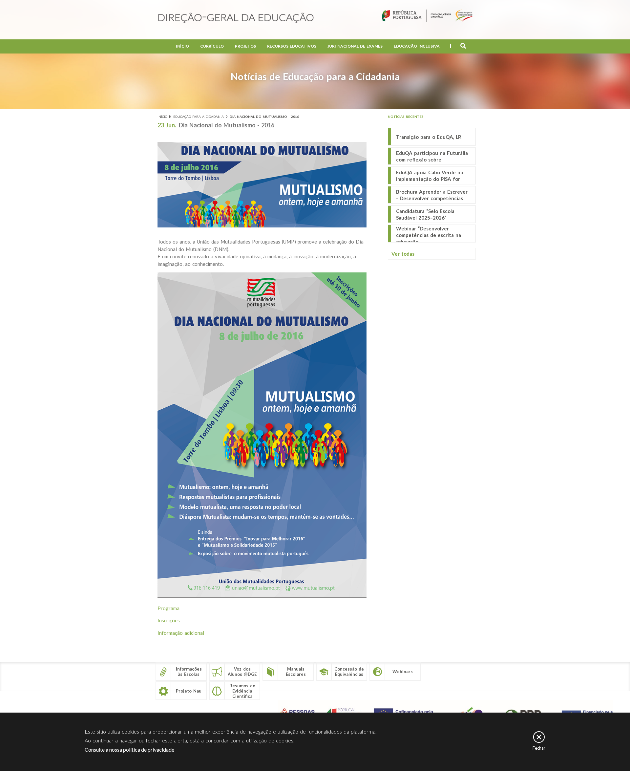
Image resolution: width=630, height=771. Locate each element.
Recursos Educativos (291, 46)
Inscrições (169, 620)
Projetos (245, 46)
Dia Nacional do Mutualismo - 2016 (264, 116)
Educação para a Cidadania (198, 116)
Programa (168, 608)
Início (182, 46)
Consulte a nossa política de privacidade (129, 749)
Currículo (212, 46)
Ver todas (402, 254)
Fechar (539, 748)
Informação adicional (181, 633)
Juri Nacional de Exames (355, 46)
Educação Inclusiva (417, 46)
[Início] (236, 18)
